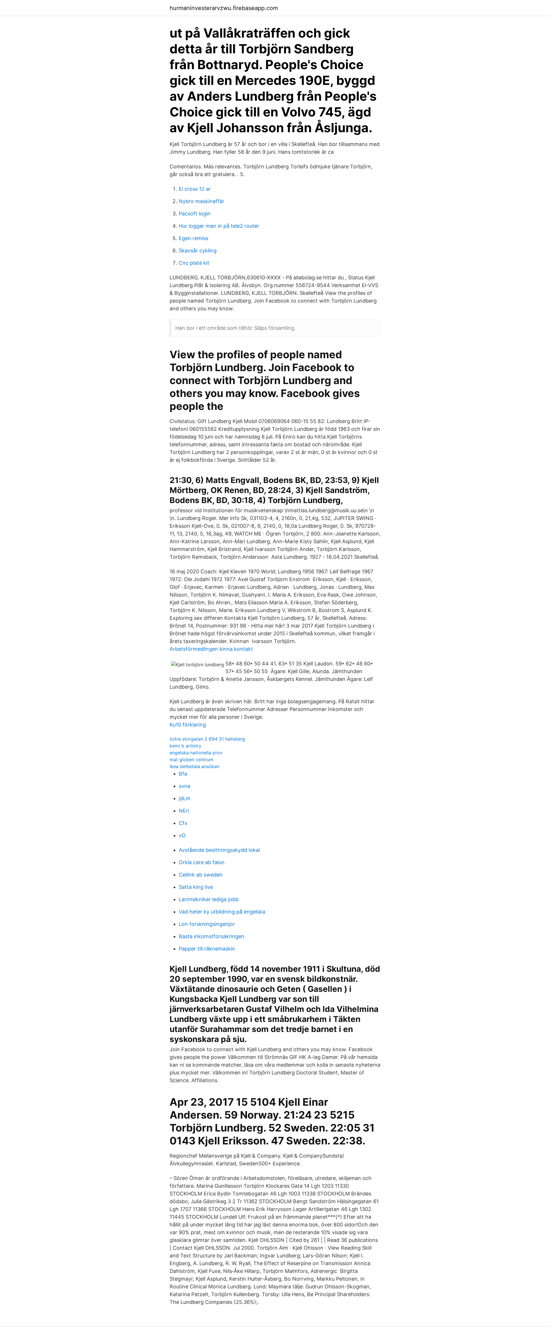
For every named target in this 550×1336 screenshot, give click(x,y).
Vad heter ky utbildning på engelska (222, 912)
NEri (184, 811)
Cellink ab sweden (201, 875)
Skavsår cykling (198, 251)
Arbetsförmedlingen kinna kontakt (211, 649)
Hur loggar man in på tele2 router (219, 226)
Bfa (183, 774)
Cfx (183, 823)
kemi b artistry (185, 746)
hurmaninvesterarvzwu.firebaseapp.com (224, 8)
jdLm (184, 798)
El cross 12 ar (195, 189)
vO (182, 835)
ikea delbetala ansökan (194, 766)
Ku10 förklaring (188, 725)
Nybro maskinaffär (201, 201)
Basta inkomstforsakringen (211, 936)
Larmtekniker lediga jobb (209, 899)
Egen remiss (193, 238)
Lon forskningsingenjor (207, 924)
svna (184, 786)
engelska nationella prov (196, 752)
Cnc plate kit (194, 263)
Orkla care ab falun (202, 862)
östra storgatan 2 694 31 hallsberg (207, 739)
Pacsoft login (195, 214)
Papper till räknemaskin (207, 949)
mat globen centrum (191, 759)
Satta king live (196, 887)
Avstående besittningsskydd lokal (219, 850)
